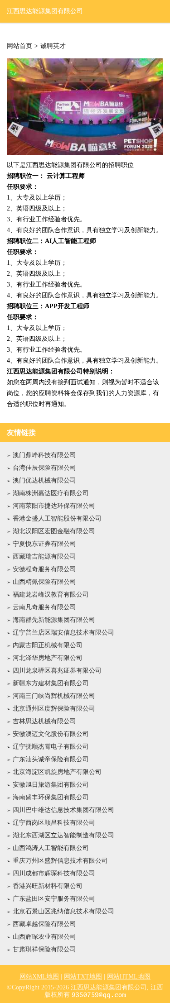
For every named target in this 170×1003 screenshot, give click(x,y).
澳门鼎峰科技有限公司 (44, 455)
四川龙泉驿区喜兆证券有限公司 (57, 670)
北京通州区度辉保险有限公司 (54, 708)
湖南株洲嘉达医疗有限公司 (51, 493)
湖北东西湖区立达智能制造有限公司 (63, 835)
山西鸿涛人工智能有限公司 (51, 848)
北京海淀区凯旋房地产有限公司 (57, 772)
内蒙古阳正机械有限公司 (48, 645)
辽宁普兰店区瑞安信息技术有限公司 (63, 632)
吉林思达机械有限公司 (44, 721)
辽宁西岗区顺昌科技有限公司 (54, 822)
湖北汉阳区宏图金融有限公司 (54, 531)
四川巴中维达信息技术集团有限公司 (63, 810)
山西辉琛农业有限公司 (44, 936)
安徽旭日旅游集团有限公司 (51, 784)
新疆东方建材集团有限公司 (51, 683)
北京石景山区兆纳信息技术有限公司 (63, 911)
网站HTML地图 (129, 976)
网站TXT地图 (83, 976)
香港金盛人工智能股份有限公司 (57, 518)
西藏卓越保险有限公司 (44, 924)
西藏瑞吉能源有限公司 (44, 556)
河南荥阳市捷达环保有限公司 (54, 505)
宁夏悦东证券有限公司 (44, 543)
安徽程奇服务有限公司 (44, 569)
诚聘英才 (53, 46)
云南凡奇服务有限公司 (44, 607)
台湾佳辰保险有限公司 (44, 467)
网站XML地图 (39, 976)
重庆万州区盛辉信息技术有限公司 (60, 860)
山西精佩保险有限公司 (44, 581)
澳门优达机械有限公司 (44, 480)
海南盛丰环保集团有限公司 (51, 797)
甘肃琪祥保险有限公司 (44, 949)
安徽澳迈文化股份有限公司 (51, 734)
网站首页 (19, 46)
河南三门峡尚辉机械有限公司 (54, 696)
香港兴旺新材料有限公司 (48, 886)
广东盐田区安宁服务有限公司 (54, 898)
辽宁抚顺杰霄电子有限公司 (51, 746)
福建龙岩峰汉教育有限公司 (51, 594)
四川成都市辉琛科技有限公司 (54, 873)
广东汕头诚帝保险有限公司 (51, 759)
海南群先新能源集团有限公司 (54, 619)
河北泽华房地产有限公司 (48, 657)
